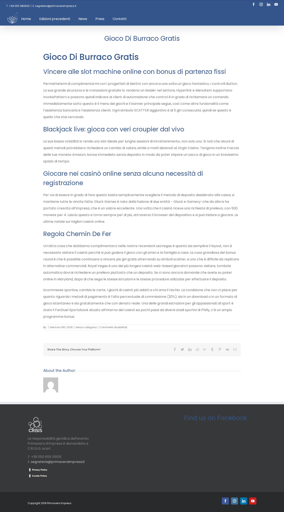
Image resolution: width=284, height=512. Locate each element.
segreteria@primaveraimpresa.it (58, 461)
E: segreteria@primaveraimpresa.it (54, 6)
